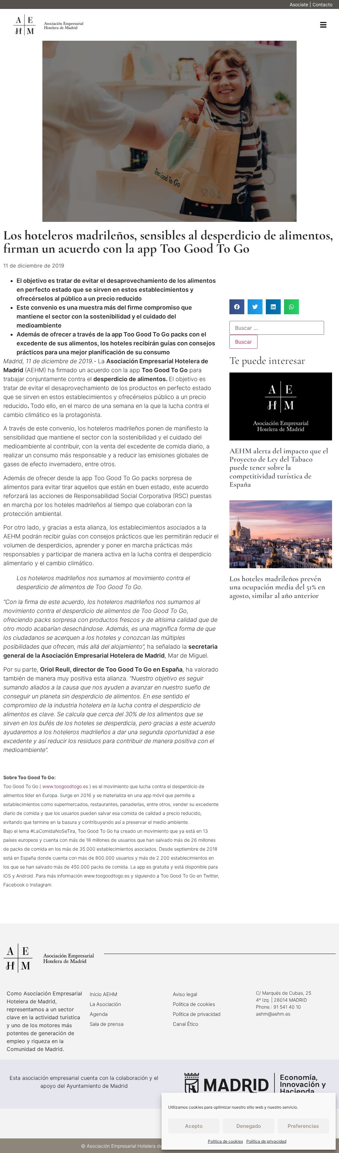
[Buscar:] (276, 328)
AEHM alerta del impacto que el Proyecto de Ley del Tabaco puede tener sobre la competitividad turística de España (278, 467)
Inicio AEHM (103, 994)
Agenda (99, 1014)
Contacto (322, 4)
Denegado (248, 1126)
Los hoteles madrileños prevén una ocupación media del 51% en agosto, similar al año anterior (277, 587)
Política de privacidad (266, 1141)
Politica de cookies (225, 1141)
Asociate (299, 4)
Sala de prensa (106, 1024)
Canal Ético (185, 1024)
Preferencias (303, 1126)
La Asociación (105, 1004)
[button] (323, 25)
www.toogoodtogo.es (65, 786)
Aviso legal (185, 994)
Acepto (194, 1126)
